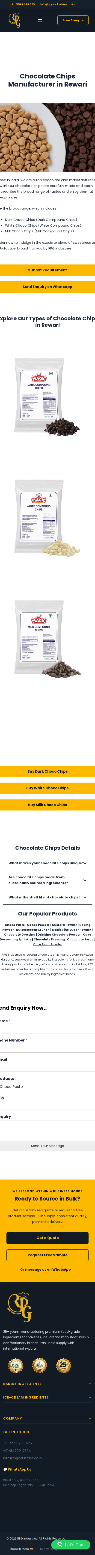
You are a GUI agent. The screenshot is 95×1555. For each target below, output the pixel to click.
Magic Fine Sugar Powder (72, 930)
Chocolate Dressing (20, 935)
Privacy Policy (48, 1549)
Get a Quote (47, 1237)
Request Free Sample (48, 1255)
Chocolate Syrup (80, 939)
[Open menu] (40, 20)
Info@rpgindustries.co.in (57, 4)
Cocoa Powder (38, 925)
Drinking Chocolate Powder (59, 935)
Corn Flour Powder (47, 944)
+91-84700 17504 (17, 1450)
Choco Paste (15, 925)
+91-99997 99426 (22, 4)
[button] (70, 1544)
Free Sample (72, 20)
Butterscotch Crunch (33, 930)
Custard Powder (64, 925)
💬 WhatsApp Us (17, 1469)
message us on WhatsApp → (50, 1269)
